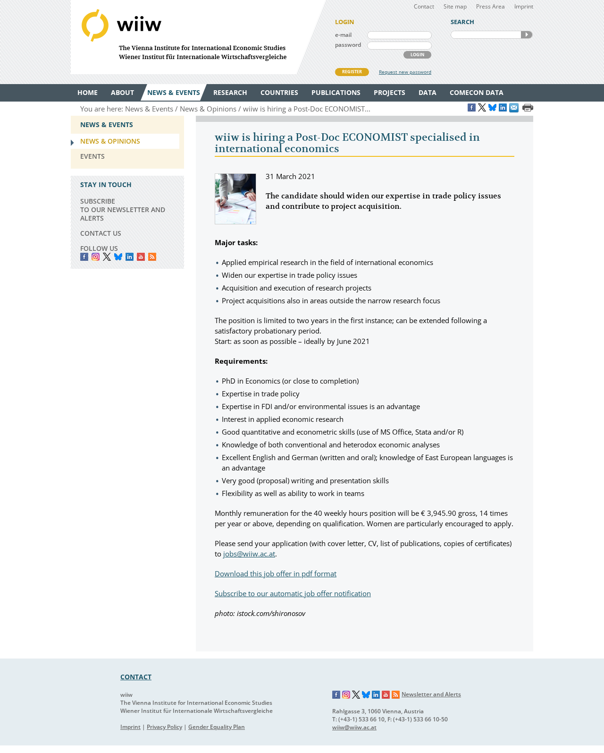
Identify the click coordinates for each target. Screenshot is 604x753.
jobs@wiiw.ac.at (249, 553)
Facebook (84, 257)
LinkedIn (130, 257)
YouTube (141, 257)
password (348, 45)
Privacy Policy (164, 727)
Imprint (523, 6)
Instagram (346, 695)
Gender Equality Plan (216, 727)
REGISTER (352, 71)
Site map (455, 6)
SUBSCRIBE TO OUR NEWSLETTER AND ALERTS (122, 209)
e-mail (343, 35)
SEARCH (526, 34)
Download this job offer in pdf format (275, 573)
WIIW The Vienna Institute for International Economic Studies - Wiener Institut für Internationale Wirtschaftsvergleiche (198, 37)
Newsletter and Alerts (431, 694)
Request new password (405, 71)
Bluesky (118, 257)
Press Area (490, 6)
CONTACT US (100, 233)
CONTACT (135, 676)
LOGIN (417, 54)
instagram (96, 257)
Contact (424, 6)
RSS (152, 257)
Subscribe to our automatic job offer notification (293, 593)
